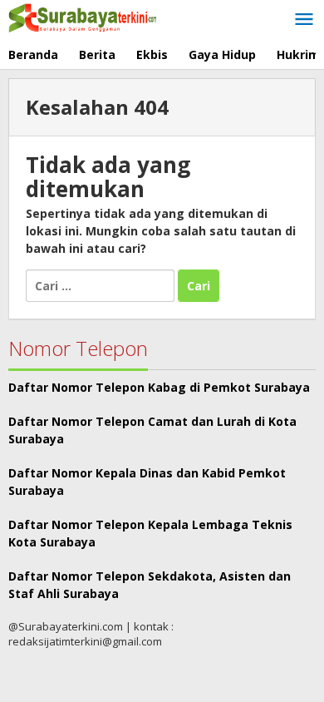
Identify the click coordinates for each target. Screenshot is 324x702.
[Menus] (304, 20)
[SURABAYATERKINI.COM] (83, 16)
